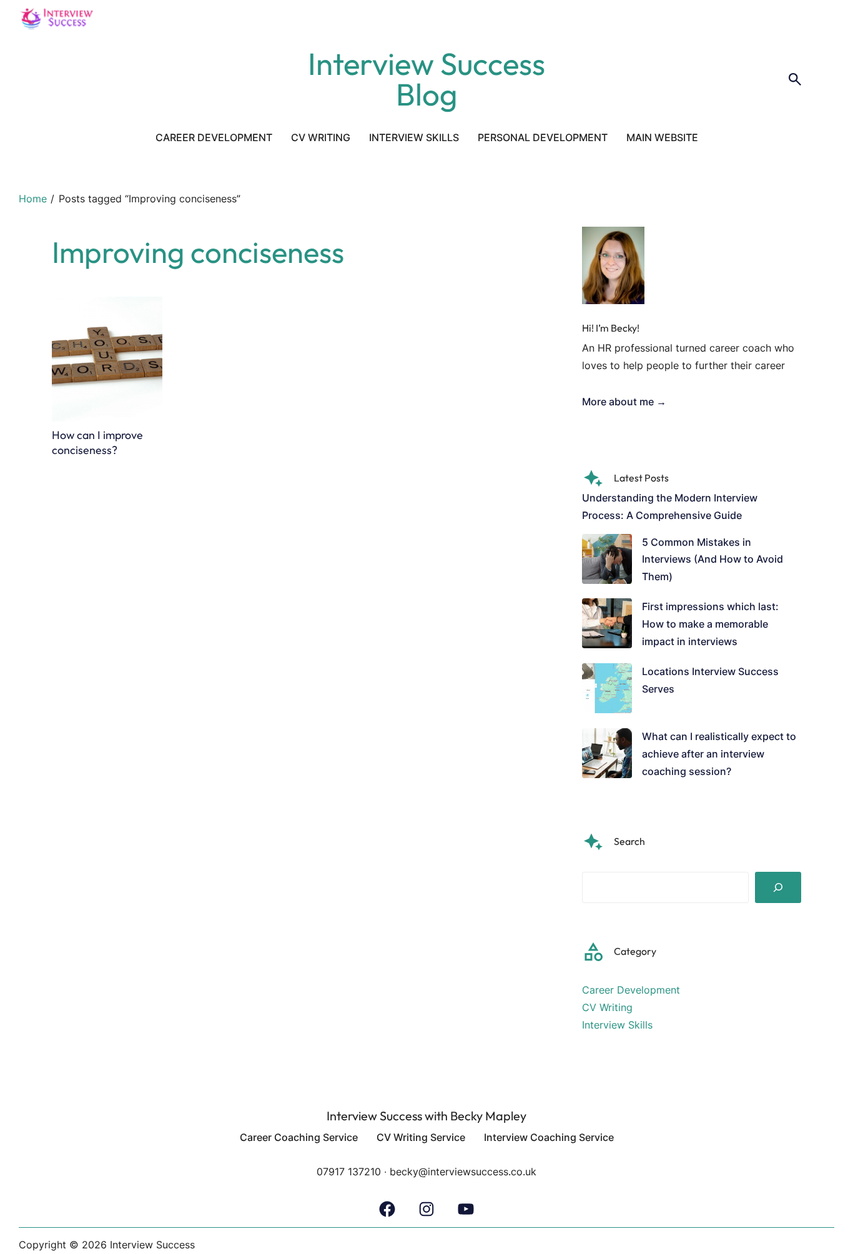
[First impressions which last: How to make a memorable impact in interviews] (607, 626)
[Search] (778, 887)
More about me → (624, 402)
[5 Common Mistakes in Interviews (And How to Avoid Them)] (607, 562)
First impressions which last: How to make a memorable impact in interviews (710, 624)
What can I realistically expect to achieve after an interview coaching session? (719, 754)
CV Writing (607, 1008)
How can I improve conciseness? (97, 442)
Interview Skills (617, 1025)
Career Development (631, 990)
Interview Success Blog (426, 79)
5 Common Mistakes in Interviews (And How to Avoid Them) (712, 559)
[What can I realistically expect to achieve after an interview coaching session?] (607, 756)
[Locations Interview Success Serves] (607, 691)
